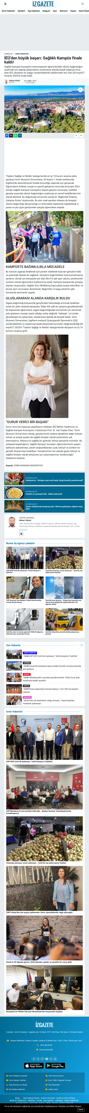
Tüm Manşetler (54, 1085)
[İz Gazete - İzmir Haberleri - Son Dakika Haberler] (43, 4)
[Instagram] (42, 1059)
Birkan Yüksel (25, 520)
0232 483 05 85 (46, 1045)
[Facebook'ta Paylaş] (6, 135)
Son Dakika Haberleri (17, 1089)
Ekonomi (64, 11)
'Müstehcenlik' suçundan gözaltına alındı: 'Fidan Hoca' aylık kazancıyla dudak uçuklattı (51, 679)
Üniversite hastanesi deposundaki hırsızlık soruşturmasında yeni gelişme (52, 667)
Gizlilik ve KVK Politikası (65, 1098)
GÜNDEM (27, 663)
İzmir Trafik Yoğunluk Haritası (59, 1080)
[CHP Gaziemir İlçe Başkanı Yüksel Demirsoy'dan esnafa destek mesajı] (25, 587)
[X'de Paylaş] (11, 135)
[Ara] (82, 3)
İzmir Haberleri (8, 11)
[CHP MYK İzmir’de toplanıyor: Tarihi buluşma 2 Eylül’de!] (25, 558)
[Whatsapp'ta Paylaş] (15, 135)
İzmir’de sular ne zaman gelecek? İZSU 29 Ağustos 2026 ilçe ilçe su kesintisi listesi (24, 633)
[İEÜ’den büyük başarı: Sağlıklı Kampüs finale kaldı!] (44, 109)
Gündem (21, 11)
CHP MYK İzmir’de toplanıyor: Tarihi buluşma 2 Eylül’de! (50, 656)
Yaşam (73, 11)
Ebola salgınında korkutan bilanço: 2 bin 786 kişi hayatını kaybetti (50, 690)
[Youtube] (47, 1059)
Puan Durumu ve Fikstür (18, 1085)
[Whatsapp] (51, 1059)
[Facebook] (34, 1059)
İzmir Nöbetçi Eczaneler (18, 1076)
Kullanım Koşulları (48, 1098)
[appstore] (34, 1066)
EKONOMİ (59, 1101)
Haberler (8, 54)
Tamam (80, 1109)
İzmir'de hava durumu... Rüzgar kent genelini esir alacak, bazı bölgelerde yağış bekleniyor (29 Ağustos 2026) (63, 602)
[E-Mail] (21, 534)
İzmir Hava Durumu (56, 1076)
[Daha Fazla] (20, 135)
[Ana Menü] (5, 4)
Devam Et (22, 530)
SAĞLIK (26, 686)
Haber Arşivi (53, 1089)
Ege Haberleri (34, 11)
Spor (55, 11)
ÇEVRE (39, 1101)
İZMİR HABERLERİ (22, 54)
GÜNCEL (27, 674)
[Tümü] (82, 645)
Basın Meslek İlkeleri (31, 1098)
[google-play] (55, 1066)
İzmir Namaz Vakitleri (17, 1080)
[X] (38, 1059)
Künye (17, 1098)
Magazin (46, 11)
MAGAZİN (27, 697)
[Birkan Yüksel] (11, 522)
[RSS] (55, 1059)
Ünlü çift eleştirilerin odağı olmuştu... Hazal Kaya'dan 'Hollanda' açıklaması (48, 702)
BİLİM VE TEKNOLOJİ (18, 1101)
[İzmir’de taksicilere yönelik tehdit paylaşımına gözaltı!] (64, 619)
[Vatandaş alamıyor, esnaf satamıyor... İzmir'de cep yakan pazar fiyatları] (64, 558)
